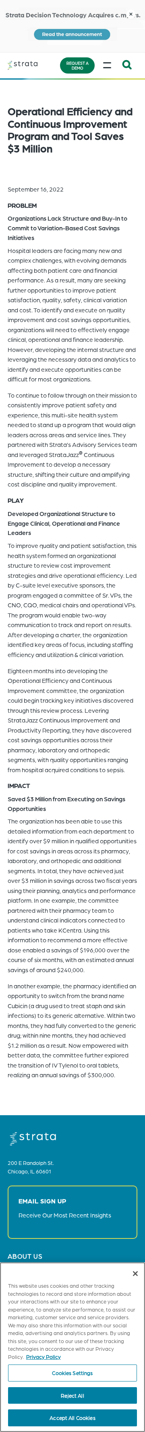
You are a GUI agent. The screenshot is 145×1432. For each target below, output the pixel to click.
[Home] (32, 65)
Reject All (72, 1395)
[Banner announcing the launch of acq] (72, 26)
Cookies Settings (72, 1373)
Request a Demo (77, 65)
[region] (72, 1347)
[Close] (135, 1273)
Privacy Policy (43, 1357)
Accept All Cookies (72, 1418)
